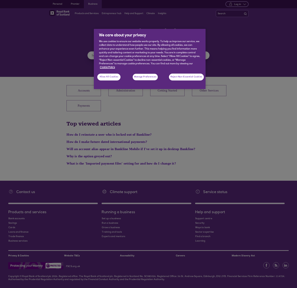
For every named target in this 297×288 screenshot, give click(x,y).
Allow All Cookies (109, 77)
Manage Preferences (145, 77)
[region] (150, 59)
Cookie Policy (107, 67)
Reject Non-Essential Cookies (186, 77)
